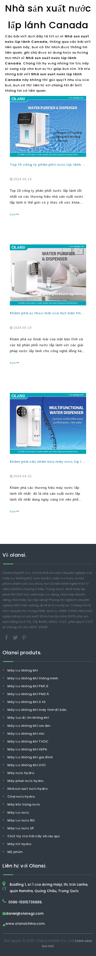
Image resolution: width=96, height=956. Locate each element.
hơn (13, 214)
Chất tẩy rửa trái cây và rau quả (33, 836)
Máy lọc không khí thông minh (32, 678)
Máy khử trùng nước (23, 804)
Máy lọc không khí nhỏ (26, 733)
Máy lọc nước (18, 812)
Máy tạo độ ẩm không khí (28, 717)
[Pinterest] (24, 637)
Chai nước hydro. (21, 796)
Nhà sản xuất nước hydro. (27, 788)
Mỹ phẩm (14, 852)
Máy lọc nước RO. (21, 820)
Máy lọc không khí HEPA (27, 749)
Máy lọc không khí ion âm (28, 725)
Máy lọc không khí (22, 670)
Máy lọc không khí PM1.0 (27, 686)
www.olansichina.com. (25, 924)
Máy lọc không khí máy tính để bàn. (37, 709)
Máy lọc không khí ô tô (26, 702)
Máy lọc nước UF (20, 828)
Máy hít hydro (19, 844)
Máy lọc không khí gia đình (30, 757)
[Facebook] (6, 637)
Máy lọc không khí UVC (26, 765)
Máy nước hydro (20, 773)
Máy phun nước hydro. (25, 780)
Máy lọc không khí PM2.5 (28, 694)
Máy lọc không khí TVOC (28, 741)
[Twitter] (15, 637)
